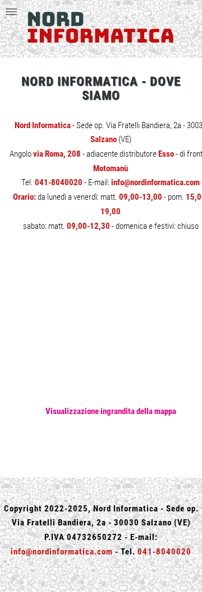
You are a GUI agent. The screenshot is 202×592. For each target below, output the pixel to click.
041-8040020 (58, 182)
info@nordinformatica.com (155, 182)
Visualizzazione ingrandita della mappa (110, 411)
